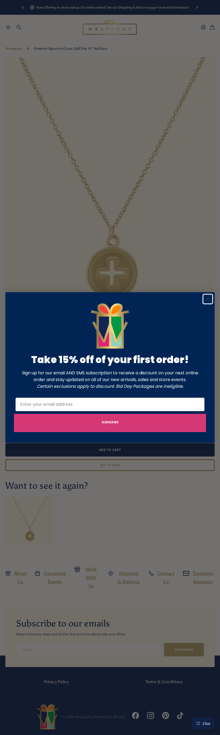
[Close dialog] (207, 299)
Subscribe (110, 422)
